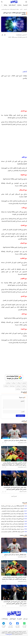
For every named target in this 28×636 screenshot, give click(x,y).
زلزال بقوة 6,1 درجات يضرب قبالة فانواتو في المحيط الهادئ (12, 513)
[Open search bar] (2, 2)
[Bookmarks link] (26, 2)
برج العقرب (24, 388)
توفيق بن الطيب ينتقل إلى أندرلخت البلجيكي (13, 511)
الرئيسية (25, 5)
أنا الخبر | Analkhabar (21, 34)
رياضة (5, 5)
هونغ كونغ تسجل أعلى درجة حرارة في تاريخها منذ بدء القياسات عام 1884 (12, 524)
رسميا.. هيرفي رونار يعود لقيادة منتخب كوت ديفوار (12, 529)
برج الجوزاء (24, 385)
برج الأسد (19, 382)
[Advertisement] (14, 56)
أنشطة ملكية (12, 5)
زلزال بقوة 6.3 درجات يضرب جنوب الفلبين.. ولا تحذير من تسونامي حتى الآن (12, 526)
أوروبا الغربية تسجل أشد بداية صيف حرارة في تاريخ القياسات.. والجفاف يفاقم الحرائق (12, 518)
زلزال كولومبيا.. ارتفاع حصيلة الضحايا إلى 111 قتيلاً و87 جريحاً (12, 516)
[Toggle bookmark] (5, 35)
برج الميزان (18, 388)
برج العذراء (6, 385)
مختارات (19, 5)
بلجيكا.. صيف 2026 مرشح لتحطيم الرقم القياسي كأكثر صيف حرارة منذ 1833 (12, 508)
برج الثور (13, 382)
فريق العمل (13, 618)
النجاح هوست (9, 634)
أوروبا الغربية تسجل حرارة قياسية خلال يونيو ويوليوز (12, 521)
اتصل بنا (19, 618)
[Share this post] (2, 35)
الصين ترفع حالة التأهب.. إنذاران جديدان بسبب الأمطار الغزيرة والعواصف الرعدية (12, 531)
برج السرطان (12, 385)
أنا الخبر (25, 71)
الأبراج (21, 9)
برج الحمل (18, 385)
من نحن (25, 618)
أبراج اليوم (24, 382)
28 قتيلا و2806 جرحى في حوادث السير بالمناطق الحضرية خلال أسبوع (12, 506)
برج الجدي (8, 382)
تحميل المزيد (14, 496)
